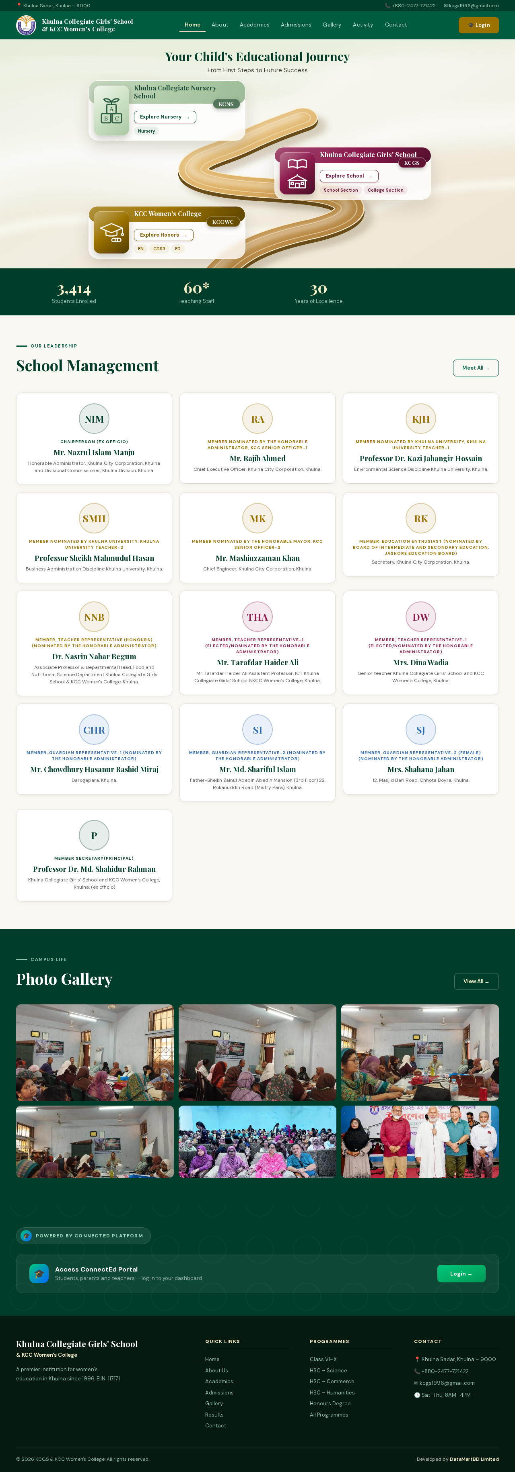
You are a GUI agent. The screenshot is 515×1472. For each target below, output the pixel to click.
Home (193, 24)
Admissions (296, 24)
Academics (255, 24)
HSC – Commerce (332, 1381)
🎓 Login (479, 25)
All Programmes (329, 1414)
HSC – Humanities (332, 1392)
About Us (216, 1370)
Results (214, 1414)
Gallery (332, 24)
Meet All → (476, 367)
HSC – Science (328, 1370)
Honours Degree (330, 1403)
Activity (363, 24)
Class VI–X (323, 1359)
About (220, 24)
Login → (461, 1273)
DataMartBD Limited (474, 1459)
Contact (396, 24)
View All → (477, 981)
